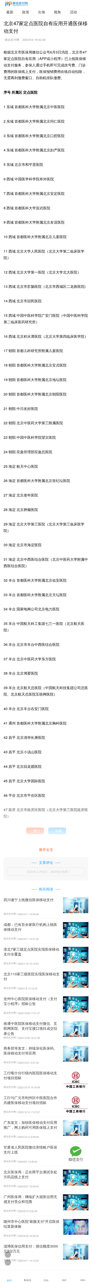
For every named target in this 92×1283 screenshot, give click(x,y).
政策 (25, 11)
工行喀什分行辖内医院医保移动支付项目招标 (30, 1075)
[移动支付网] (16, 4)
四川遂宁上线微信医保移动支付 (29, 899)
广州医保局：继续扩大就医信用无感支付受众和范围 (30, 1199)
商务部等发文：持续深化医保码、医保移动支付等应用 (30, 1051)
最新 (9, 11)
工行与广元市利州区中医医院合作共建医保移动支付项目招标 (30, 1100)
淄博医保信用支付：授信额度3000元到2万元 (31, 1249)
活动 (73, 11)
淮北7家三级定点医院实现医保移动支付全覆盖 (31, 952)
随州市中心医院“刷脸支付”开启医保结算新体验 (31, 1224)
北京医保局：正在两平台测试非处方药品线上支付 (30, 1174)
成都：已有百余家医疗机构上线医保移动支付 (30, 927)
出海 (41, 11)
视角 (57, 11)
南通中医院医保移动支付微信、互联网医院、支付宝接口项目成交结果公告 (30, 1028)
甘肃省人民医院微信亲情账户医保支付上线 (30, 1150)
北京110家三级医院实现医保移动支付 (32, 976)
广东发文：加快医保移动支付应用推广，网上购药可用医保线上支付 (30, 1125)
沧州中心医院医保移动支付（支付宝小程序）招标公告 (30, 1001)
